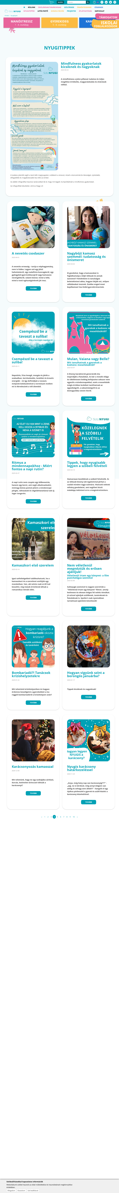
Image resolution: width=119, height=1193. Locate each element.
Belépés (60, 2)
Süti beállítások (33, 1191)
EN (94, 2)
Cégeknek (98, 7)
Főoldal (7, 15)
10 (74, 817)
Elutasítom (21, 1191)
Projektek (71, 11)
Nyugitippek (29, 11)
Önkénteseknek (84, 7)
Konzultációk (57, 11)
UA (98, 2)
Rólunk (31, 7)
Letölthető (43, 11)
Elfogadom (11, 1191)
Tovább (33, 288)
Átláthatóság (85, 11)
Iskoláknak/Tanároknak (49, 7)
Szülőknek (69, 7)
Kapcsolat (99, 11)
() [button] (53, 2)
